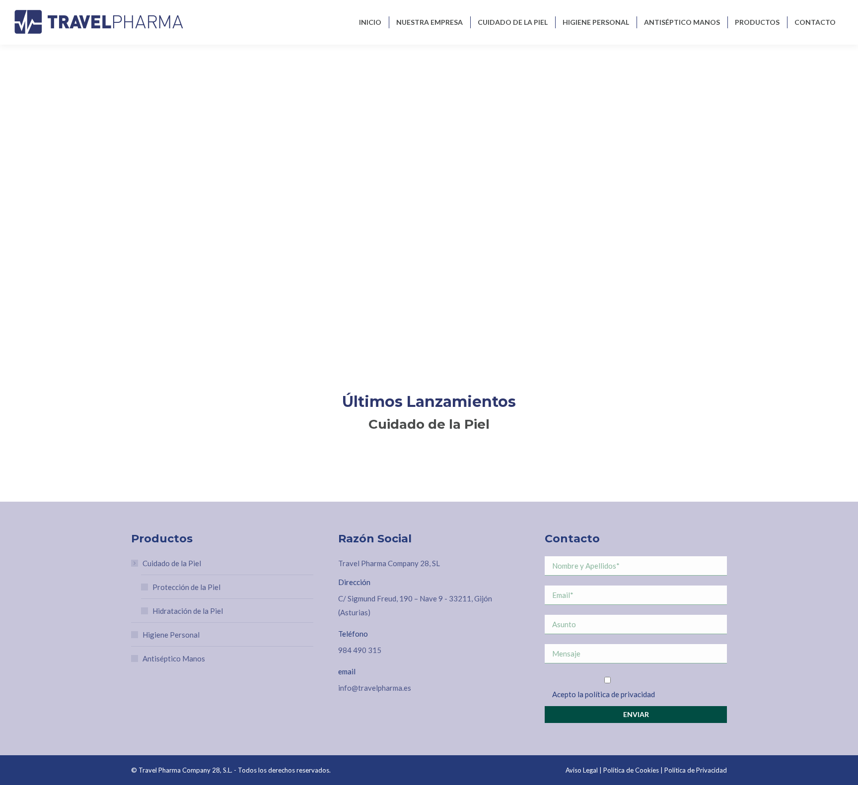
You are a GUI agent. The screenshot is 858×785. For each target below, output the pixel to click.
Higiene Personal (171, 634)
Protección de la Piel (186, 587)
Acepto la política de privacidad (603, 694)
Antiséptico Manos (174, 658)
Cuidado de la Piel (172, 563)
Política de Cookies (631, 770)
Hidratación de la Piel (187, 610)
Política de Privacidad (695, 770)
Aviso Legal (582, 770)
